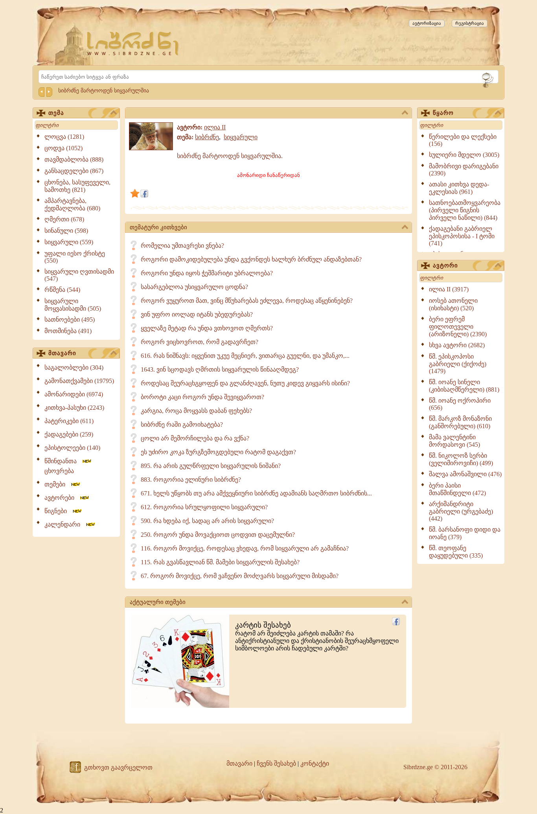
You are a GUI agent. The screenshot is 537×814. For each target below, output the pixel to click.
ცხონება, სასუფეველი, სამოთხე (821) (77, 186)
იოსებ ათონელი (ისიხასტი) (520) (453, 304)
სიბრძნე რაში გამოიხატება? (182, 424)
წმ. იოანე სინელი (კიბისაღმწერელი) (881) (464, 386)
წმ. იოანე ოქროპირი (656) (460, 404)
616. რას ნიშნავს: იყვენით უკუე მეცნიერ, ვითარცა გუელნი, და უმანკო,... (245, 355)
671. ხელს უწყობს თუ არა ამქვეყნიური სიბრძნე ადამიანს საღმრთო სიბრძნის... (256, 493)
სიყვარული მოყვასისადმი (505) (72, 305)
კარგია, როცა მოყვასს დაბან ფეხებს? (196, 410)
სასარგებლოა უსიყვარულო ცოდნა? (194, 287)
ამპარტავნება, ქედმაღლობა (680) (72, 204)
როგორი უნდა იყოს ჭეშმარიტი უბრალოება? (207, 273)
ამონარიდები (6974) (73, 394)
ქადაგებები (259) (68, 434)
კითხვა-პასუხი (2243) (74, 407)
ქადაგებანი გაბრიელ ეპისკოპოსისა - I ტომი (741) (462, 236)
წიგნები (58, 511)
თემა (56, 113)
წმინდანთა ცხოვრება (62, 466)
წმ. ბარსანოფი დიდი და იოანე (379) (464, 533)
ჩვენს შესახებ (276, 763)
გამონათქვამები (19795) (79, 381)
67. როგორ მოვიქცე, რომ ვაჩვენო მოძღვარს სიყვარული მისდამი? (239, 576)
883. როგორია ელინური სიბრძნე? (191, 479)
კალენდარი (64, 524)
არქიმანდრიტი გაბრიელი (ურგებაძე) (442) (461, 511)
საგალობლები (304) (73, 367)
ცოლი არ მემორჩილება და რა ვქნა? (195, 438)
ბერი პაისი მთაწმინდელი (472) (457, 489)
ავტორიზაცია (426, 23)
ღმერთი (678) (64, 219)
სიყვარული (240, 137)
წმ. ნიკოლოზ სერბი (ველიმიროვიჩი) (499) (461, 459)
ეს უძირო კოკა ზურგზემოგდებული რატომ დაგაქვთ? (218, 452)
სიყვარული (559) (68, 242)
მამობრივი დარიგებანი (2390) (463, 170)
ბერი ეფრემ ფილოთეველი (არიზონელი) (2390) (458, 326)
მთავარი (62, 353)
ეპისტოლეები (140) (72, 447)
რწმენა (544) (62, 289)
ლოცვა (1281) (64, 136)
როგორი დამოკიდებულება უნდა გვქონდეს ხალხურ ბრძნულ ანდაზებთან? (251, 259)
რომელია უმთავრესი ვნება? (182, 245)
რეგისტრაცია (469, 23)
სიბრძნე (207, 137)
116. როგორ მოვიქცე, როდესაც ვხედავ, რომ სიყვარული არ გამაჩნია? (245, 548)
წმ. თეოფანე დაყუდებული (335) (456, 552)
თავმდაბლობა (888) (73, 159)
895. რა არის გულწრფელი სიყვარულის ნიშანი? (211, 465)
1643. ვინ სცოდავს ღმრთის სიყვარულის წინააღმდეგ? (220, 369)
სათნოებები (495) (69, 319)
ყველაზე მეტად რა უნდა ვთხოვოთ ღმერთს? (207, 328)
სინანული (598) (66, 230)
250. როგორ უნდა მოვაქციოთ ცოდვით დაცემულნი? (218, 534)
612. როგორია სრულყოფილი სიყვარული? (204, 507)
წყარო (443, 113)
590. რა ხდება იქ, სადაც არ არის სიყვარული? (207, 520)
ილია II (215, 127)
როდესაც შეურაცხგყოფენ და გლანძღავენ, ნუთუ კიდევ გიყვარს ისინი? (245, 383)
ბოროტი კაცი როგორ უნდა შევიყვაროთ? (202, 397)
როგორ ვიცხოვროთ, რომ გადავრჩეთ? (199, 342)
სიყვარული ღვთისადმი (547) (79, 275)
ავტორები (61, 497)
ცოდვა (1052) (63, 148)
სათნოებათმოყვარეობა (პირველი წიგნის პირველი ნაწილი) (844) (464, 210)
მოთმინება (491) (68, 331)
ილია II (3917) (449, 289)
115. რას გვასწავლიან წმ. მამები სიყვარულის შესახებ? (220, 562)
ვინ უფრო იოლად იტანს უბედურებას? (197, 314)
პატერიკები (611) (69, 421)
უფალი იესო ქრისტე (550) (74, 257)
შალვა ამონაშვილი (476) (465, 474)
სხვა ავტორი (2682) (457, 345)
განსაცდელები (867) (73, 171)
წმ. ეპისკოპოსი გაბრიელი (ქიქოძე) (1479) (457, 363)
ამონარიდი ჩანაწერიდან (268, 175)
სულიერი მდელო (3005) (464, 154)
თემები (57, 484)
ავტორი (445, 265)
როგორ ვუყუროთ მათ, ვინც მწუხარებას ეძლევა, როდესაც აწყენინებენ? (247, 300)
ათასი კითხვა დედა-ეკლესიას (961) (459, 188)
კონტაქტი (314, 763)
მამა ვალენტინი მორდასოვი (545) (454, 441)
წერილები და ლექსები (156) (463, 140)
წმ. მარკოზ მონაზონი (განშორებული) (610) (460, 422)
